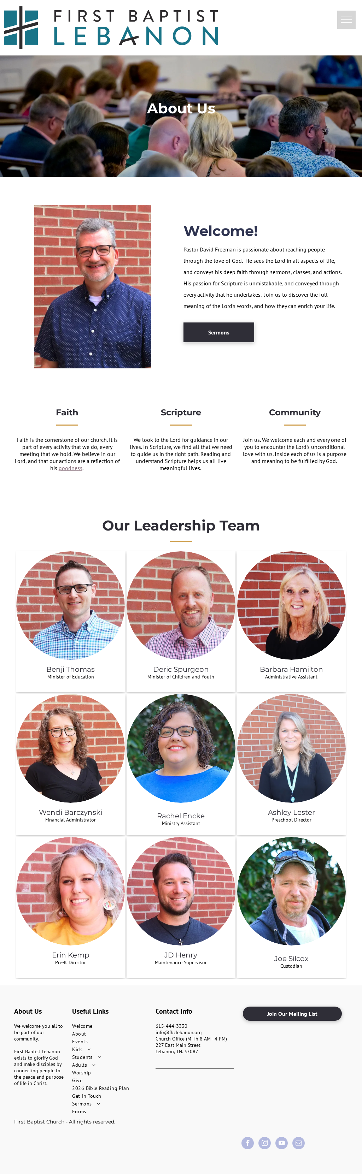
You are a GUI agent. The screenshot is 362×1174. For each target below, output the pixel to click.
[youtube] (281, 1144)
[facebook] (247, 1144)
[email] (298, 1144)
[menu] (346, 20)
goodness (70, 468)
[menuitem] (111, 1026)
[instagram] (264, 1144)
